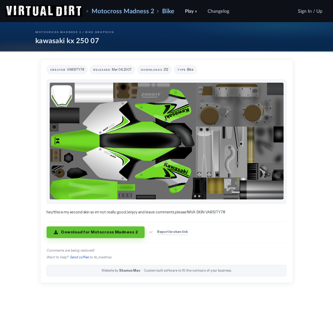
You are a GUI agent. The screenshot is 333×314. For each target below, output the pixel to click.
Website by (166, 270)
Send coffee (79, 257)
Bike (168, 11)
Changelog (218, 11)
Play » (191, 11)
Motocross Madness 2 (123, 11)
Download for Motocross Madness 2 (99, 232)
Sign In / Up (310, 11)
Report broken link (172, 232)
